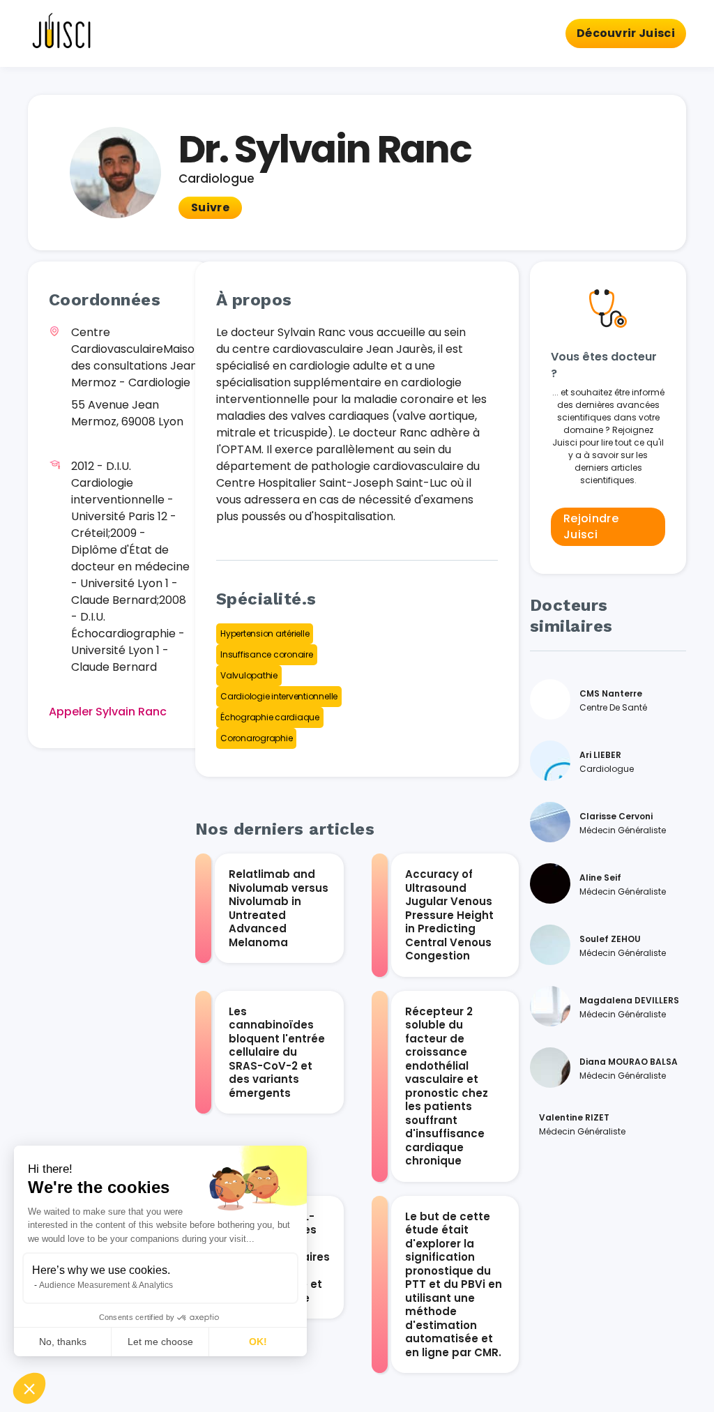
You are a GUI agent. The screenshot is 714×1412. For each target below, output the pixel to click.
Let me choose (160, 1341)
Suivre (210, 207)
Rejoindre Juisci (590, 526)
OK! (258, 1341)
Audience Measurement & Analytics (106, 1285)
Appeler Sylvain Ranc (108, 712)
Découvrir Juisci (626, 33)
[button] (29, 1388)
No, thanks (62, 1341)
